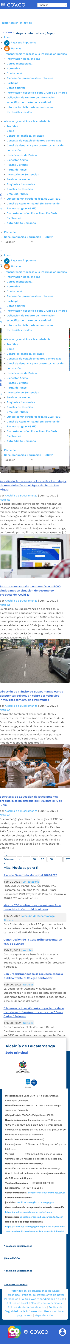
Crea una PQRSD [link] (17, 193)
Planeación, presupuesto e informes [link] (30, 78)
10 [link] (34, 859)
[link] (13, 7)
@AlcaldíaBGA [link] (12, 1258)
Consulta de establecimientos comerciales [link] (34, 140)
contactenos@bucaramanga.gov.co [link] (46, 1192)
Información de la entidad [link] (23, 58)
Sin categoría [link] (30, 881)
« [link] (19, 859)
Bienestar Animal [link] (18, 159)
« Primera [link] (9, 857)
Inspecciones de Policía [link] (22, 155)
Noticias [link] (9, 920)
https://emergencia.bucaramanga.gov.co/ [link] (41, 1217)
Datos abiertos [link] (16, 87)
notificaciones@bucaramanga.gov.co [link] (36, 1202)
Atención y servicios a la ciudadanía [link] (27, 121)
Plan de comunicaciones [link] (46, 1303)
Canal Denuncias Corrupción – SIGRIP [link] (28, 236)
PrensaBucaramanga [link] (15, 1284)
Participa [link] (12, 82)
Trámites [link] (12, 125)
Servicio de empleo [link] (19, 179)
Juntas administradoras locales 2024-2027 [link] (34, 198)
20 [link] (42, 859)
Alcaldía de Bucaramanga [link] (21, 495)
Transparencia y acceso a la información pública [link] (35, 53)
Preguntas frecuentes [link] (21, 184)
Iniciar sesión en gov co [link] (16, 22)
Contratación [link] (15, 73)
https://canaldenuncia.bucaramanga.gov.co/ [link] (28, 1212)
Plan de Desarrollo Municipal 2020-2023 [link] (30, 875)
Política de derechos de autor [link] (27, 1307)
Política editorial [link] (17, 1303)
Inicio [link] (7, 37)
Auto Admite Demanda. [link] (22, 222)
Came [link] (10, 130)
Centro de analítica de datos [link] (25, 135)
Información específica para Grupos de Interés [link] (37, 92)
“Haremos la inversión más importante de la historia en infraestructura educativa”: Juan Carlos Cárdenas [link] (34, 1012)
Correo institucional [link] (19, 63)
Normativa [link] (13, 68)
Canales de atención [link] (20, 188)
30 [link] (51, 859)
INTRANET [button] (8, 32)
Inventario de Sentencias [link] (23, 174)
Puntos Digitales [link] (17, 164)
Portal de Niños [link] (17, 169)
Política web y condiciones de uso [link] (42, 1298)
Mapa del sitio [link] (44, 1315)
